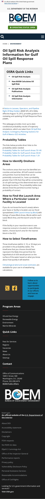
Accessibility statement (11, 427)
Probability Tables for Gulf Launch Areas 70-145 (22, 150)
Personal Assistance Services (14, 471)
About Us (6, 354)
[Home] (22, 18)
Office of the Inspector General (15, 453)
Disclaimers (7, 432)
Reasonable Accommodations (14, 475)
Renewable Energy (10, 319)
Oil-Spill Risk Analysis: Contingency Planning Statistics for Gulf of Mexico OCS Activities (22, 132)
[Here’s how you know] (22, 2)
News (5, 351)
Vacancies (7, 348)
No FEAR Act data (9, 445)
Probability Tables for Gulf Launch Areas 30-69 (22, 153)
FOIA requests (8, 440)
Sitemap (6, 358)
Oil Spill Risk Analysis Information (21, 97)
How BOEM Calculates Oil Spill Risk (23, 82)
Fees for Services (9, 341)
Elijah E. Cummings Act (11, 449)
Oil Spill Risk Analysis (21, 77)
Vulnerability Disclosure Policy (14, 466)
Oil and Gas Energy (10, 316)
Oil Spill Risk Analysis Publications (21, 90)
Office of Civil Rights (10, 479)
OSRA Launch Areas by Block (25, 212)
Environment (8, 322)
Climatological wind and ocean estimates (19, 265)
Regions (6, 345)
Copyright (6, 436)
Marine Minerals (9, 326)
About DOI (6, 423)
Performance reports (11, 458)
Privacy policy (7, 462)
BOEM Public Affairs (11, 384)
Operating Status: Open (23, 27)
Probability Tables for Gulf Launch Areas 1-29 (21, 155)
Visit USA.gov (8, 491)
